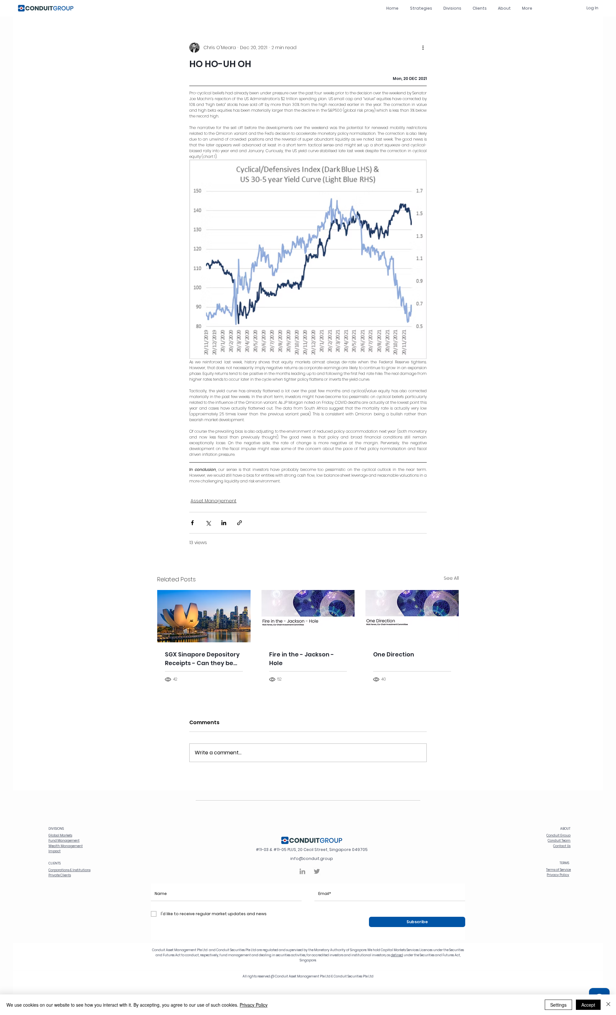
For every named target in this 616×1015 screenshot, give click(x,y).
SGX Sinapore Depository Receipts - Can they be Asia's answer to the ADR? (203, 658)
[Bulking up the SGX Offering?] (204, 616)
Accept (588, 1005)
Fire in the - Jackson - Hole (301, 658)
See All (451, 578)
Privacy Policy (254, 1005)
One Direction (393, 654)
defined (397, 955)
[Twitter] (317, 871)
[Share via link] (239, 523)
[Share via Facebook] (192, 523)
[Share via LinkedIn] (224, 523)
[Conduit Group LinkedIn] (302, 871)
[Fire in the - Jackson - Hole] (308, 616)
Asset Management (213, 501)
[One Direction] (412, 616)
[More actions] (423, 47)
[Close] (608, 1005)
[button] (452, 8)
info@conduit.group (311, 858)
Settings (558, 1005)
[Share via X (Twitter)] (208, 523)
